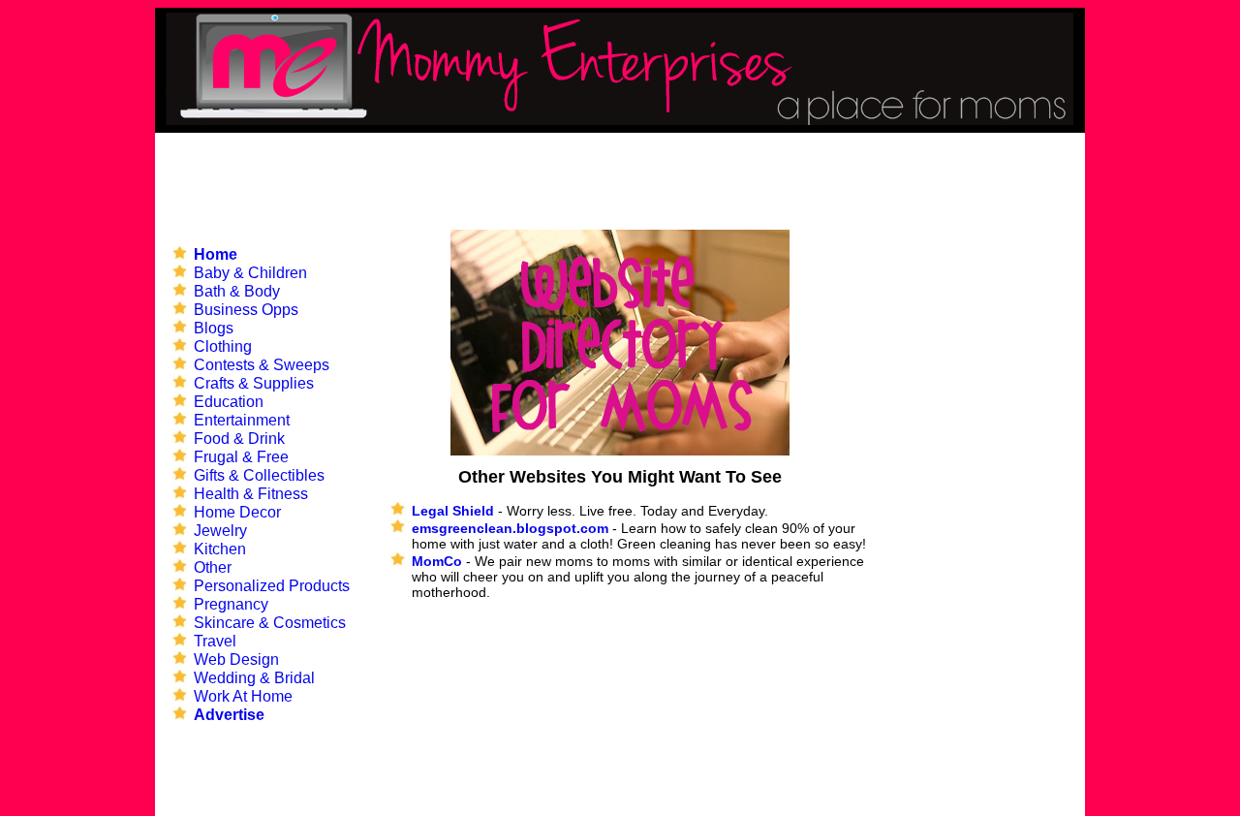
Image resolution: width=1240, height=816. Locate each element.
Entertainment (242, 420)
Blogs (213, 328)
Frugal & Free (241, 457)
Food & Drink (239, 438)
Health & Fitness (251, 494)
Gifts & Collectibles (259, 475)
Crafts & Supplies (254, 383)
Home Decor (237, 512)
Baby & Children (250, 273)
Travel (215, 641)
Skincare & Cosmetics (270, 622)
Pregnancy (231, 604)
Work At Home (243, 696)
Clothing (223, 346)
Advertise (229, 714)
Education (229, 401)
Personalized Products (272, 586)
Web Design (236, 659)
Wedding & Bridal (254, 678)
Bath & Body (237, 291)
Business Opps (246, 309)
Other (213, 567)
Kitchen (220, 549)
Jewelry (220, 530)
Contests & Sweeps (261, 365)
